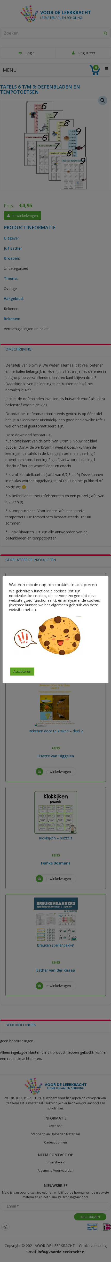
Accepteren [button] (22, 671)
